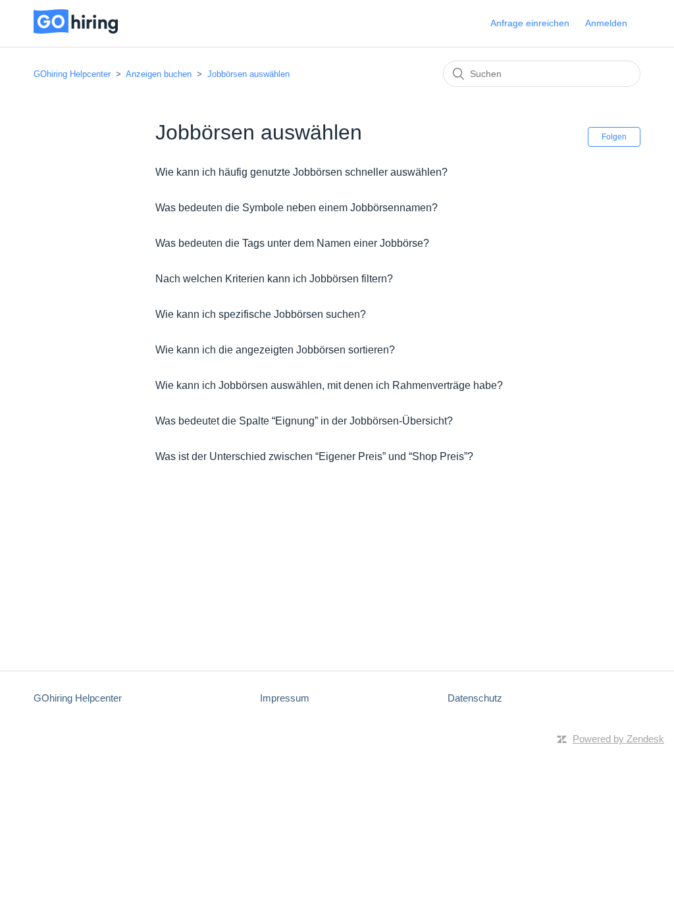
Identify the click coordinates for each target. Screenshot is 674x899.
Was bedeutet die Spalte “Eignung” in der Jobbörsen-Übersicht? (304, 420)
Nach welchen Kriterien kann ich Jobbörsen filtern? (274, 278)
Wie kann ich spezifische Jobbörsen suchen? (260, 314)
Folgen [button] (614, 136)
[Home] (76, 30)
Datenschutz (475, 698)
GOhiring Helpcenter (73, 74)
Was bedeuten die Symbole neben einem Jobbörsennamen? (296, 207)
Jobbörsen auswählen (248, 74)
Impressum (284, 698)
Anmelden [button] (606, 23)
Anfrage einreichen (529, 23)
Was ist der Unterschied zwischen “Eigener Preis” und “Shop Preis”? (314, 456)
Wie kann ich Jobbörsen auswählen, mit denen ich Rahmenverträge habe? (329, 385)
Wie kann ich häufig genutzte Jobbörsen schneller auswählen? (301, 172)
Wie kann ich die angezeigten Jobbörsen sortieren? (275, 349)
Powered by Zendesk (618, 738)
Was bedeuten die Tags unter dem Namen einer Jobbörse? (292, 243)
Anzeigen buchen (159, 74)
